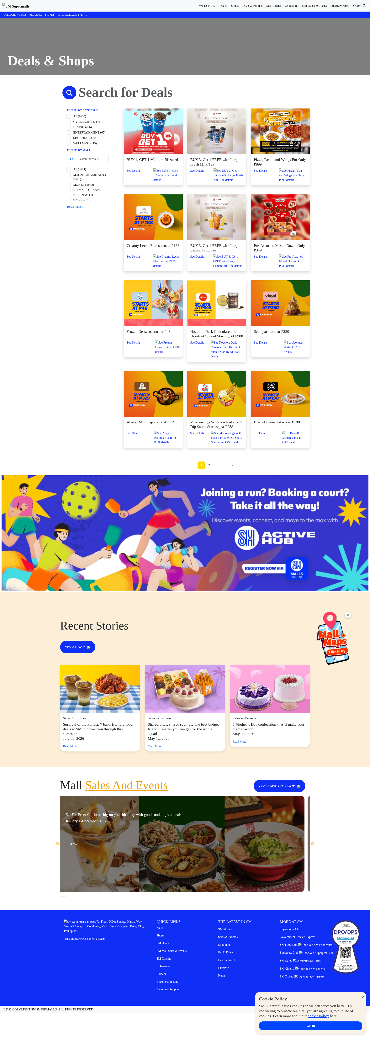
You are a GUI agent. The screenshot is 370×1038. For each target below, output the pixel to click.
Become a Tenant (167, 981)
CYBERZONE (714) (86, 121)
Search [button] (357, 5)
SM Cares (286, 960)
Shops (160, 935)
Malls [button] (223, 5)
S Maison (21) (82, 200)
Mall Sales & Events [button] (314, 5)
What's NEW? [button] (208, 5)
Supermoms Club (290, 929)
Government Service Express (297, 937)
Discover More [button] (340, 5)
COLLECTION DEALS (15, 14)
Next (313, 844)
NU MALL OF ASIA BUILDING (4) (86, 192)
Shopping (224, 944)
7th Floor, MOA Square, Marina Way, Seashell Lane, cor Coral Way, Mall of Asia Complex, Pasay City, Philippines (104, 926)
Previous (57, 844)
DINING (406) (82, 127)
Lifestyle (223, 967)
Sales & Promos (228, 937)
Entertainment (226, 960)
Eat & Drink (225, 952)
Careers (161, 974)
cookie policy (318, 1016)
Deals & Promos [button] (252, 5)
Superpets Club (289, 952)
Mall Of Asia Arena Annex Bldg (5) (89, 177)
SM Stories (225, 929)
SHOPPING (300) (84, 138)
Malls (159, 927)
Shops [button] (235, 5)
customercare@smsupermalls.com (85, 938)
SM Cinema (163, 958)
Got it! (311, 1025)
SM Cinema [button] (273, 5)
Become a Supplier (168, 989)
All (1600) (79, 116)
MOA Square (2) (83, 184)
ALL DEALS (35, 14)
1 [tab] (62, 897)
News (221, 975)
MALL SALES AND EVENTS (72, 14)
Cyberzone (163, 966)
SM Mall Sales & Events (171, 950)
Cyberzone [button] (291, 5)
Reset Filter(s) (75, 206)
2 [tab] (66, 897)
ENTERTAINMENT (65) (89, 132)
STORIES (50, 14)
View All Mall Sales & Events (277, 786)
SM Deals (162, 943)
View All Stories (75, 647)
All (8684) (79, 169)
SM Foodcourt (289, 944)
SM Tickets (287, 976)
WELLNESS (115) (85, 143)
